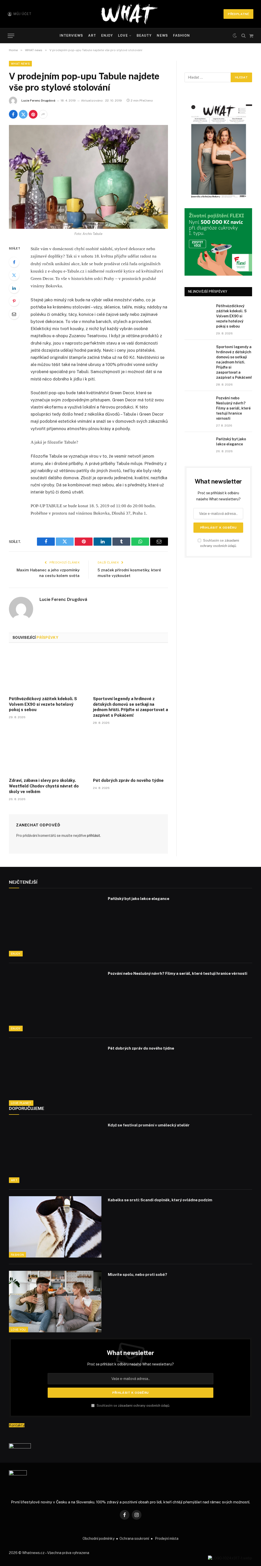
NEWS (162, 35)
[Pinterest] (14, 301)
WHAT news (20, 63)
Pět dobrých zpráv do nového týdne (128, 780)
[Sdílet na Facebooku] (13, 114)
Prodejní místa (166, 1538)
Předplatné (238, 14)
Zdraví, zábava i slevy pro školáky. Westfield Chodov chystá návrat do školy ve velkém (44, 786)
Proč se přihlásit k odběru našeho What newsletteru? (130, 1364)
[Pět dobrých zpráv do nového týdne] (130, 753)
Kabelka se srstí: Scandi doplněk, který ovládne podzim (160, 1200)
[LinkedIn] (14, 288)
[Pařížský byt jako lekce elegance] (198, 445)
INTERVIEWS (71, 35)
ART (92, 35)
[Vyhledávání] (243, 35)
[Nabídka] (11, 35)
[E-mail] (14, 314)
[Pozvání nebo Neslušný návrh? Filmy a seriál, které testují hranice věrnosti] (198, 404)
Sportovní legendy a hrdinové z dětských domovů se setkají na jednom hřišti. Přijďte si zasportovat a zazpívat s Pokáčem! (130, 707)
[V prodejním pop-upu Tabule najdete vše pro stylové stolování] (88, 177)
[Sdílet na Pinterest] (33, 114)
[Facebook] (14, 262)
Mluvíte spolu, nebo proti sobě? (137, 1274)
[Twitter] (14, 275)
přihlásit (93, 836)
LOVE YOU (18, 1329)
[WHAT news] (129, 14)
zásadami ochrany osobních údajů (143, 1405)
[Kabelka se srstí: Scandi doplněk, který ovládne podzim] (55, 1227)
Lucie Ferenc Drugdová (38, 100)
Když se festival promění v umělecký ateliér (149, 1125)
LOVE (123, 35)
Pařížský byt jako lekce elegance (231, 441)
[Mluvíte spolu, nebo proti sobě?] (55, 1301)
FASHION (181, 35)
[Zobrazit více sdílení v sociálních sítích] (43, 114)
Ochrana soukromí (134, 1538)
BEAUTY (144, 35)
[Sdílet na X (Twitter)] (23, 114)
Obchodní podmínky (98, 1538)
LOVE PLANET (21, 1103)
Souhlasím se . (133, 1405)
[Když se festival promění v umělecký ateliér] (55, 1152)
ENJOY (107, 35)
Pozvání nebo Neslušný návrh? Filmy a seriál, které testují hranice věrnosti (233, 408)
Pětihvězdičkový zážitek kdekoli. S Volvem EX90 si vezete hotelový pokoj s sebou (43, 704)
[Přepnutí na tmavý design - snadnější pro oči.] (234, 35)
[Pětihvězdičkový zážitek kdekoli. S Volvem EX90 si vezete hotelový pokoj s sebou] (46, 671)
